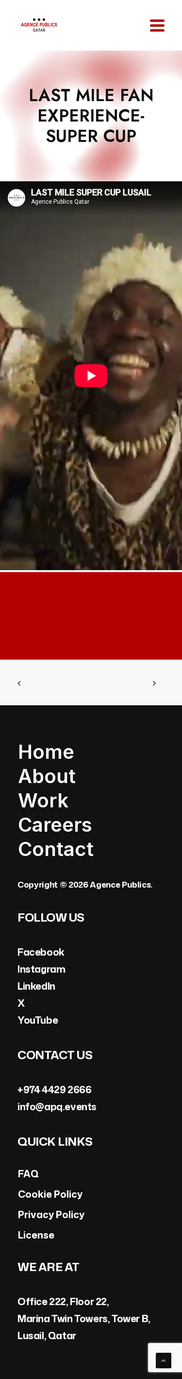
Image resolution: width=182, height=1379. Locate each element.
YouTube (37, 1020)
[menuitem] (91, 752)
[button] (157, 25)
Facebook (41, 952)
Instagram (41, 969)
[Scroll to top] (163, 1359)
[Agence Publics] (39, 25)
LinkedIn (36, 986)
